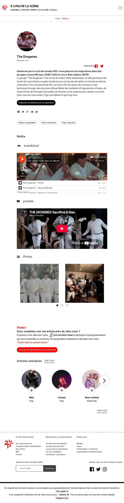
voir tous (49, 360)
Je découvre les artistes (56, 443)
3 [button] (67, 305)
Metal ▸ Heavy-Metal (27, 122)
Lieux (57, 18)
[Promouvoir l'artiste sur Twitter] (102, 66)
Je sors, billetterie (53, 451)
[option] (62, 173)
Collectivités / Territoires (87, 449)
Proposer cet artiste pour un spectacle (36, 102)
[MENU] (120, 7)
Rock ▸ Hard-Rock (48, 122)
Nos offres (20, 449)
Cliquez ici (61, 498)
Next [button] (104, 380)
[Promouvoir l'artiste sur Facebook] (97, 66)
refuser (63, 494)
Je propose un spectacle (57, 449)
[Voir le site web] (36, 112)
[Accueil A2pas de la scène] (8, 444)
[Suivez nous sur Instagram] (105, 469)
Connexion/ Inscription (55, 454)
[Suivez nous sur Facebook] (92, 469)
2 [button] (62, 305)
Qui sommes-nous (24, 443)
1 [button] (57, 305)
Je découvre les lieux (55, 446)
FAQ (17, 451)
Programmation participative (28, 446)
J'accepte (61, 491)
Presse (19, 454)
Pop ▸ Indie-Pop (68, 122)
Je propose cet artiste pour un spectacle (37, 349)
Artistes (65, 18)
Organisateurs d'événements (89, 451)
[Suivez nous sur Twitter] (98, 469)
